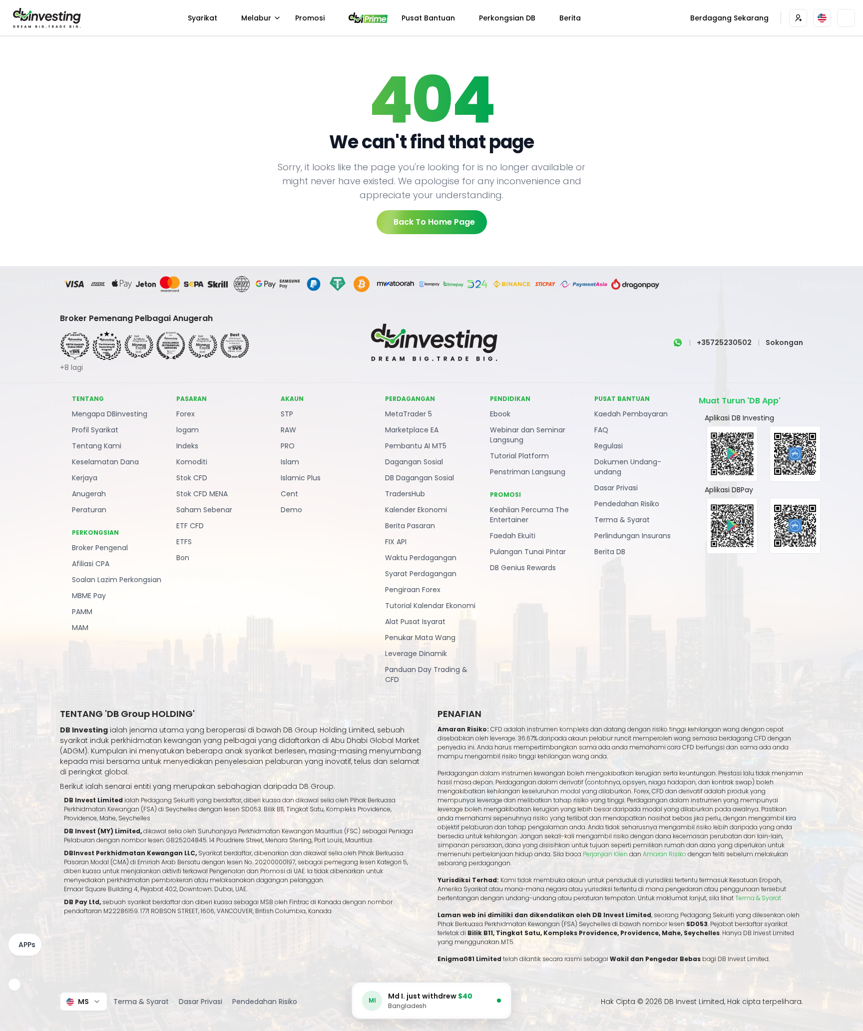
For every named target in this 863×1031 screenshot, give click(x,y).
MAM (80, 628)
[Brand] (45, 17)
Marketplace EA (411, 430)
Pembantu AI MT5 (415, 446)
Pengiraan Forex (412, 590)
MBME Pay (89, 596)
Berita (570, 18)
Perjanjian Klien (605, 854)
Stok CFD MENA (202, 494)
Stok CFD (191, 478)
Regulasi (608, 446)
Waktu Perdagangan (420, 558)
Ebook (500, 414)
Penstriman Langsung (527, 472)
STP (287, 414)
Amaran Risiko (665, 854)
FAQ (601, 430)
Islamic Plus (301, 478)
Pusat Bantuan (428, 18)
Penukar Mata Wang (420, 638)
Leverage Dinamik (416, 654)
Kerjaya (84, 478)
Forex (185, 414)
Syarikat (202, 18)
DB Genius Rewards (523, 568)
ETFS (184, 542)
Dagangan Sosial (414, 462)
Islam (290, 462)
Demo (291, 510)
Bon (182, 558)
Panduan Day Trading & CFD (426, 675)
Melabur (256, 18)
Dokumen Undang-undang (627, 467)
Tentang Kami (96, 446)
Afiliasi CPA (90, 564)
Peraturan (89, 510)
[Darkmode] (846, 18)
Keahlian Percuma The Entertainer (529, 515)
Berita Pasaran (410, 526)
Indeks (187, 446)
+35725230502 (724, 342)
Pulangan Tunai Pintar (528, 552)
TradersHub (405, 494)
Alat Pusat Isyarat (415, 622)
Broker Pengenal (100, 548)
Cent (289, 494)
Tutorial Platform (519, 456)
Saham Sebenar (204, 510)
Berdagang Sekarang (729, 18)
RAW (288, 430)
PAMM (82, 612)
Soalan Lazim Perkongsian (116, 580)
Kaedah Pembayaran (631, 414)
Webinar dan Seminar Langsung (527, 435)
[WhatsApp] (678, 342)
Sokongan (784, 342)
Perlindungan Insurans (632, 536)
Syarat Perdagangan (420, 574)
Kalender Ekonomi (416, 510)
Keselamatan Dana (105, 462)
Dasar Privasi (616, 488)
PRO (288, 446)
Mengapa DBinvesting (109, 414)
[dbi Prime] (368, 17)
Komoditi (191, 462)
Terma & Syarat (622, 520)
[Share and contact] (14, 984)
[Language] (822, 18)
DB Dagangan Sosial (419, 478)
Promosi (310, 18)
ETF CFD (190, 526)
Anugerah (89, 494)
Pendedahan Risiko (626, 504)
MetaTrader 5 (408, 414)
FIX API (396, 542)
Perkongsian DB (507, 18)
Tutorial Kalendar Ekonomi (430, 606)
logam (187, 430)
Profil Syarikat (95, 430)
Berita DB (609, 552)
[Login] (798, 18)
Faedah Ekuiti (512, 536)
